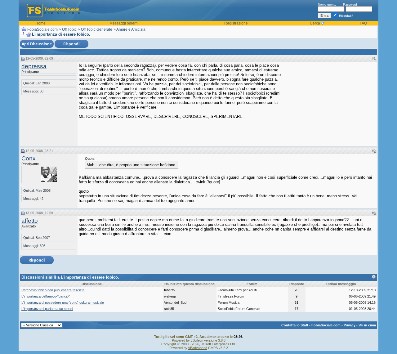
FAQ (363, 23)
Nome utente (327, 4)
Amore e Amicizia (130, 29)
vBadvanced (197, 348)
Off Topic (69, 29)
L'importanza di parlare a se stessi (47, 309)
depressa (34, 66)
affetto (29, 220)
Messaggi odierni (124, 23)
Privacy (349, 325)
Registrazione (236, 23)
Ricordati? (345, 15)
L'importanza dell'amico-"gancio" (45, 296)
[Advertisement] (329, 102)
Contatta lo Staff (294, 325)
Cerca (315, 23)
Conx (28, 158)
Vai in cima (367, 325)
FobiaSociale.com (42, 29)
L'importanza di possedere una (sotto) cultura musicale (62, 302)
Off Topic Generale (96, 29)
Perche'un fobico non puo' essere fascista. (53, 290)
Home (40, 23)
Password (350, 4)
